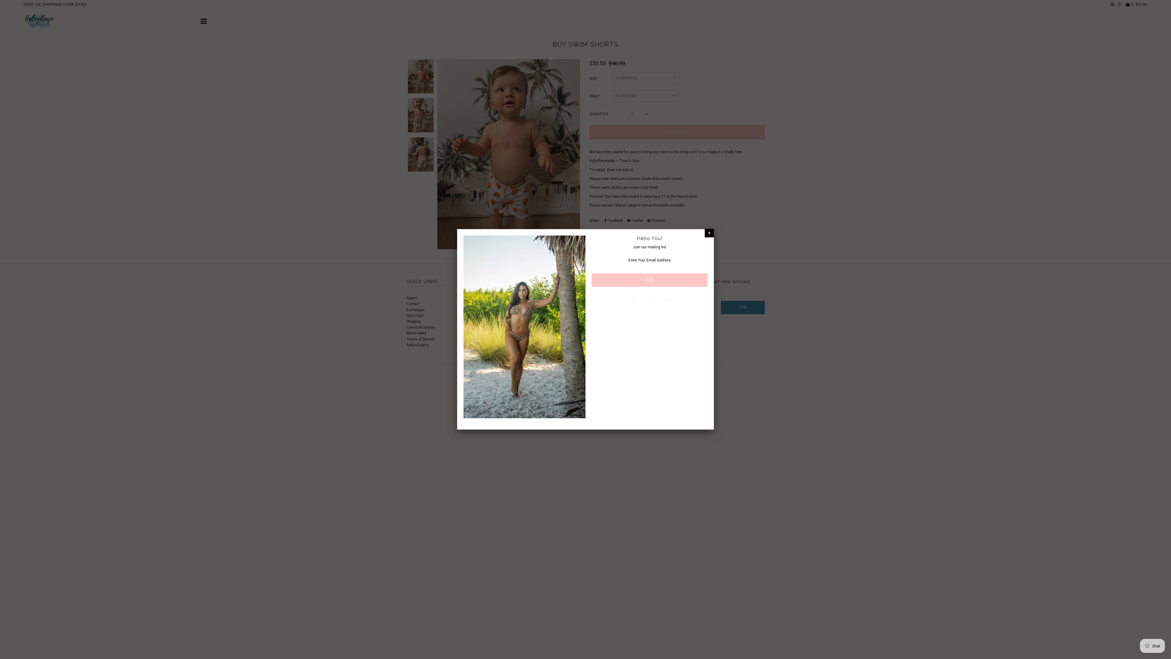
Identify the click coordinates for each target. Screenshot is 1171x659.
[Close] (709, 233)
